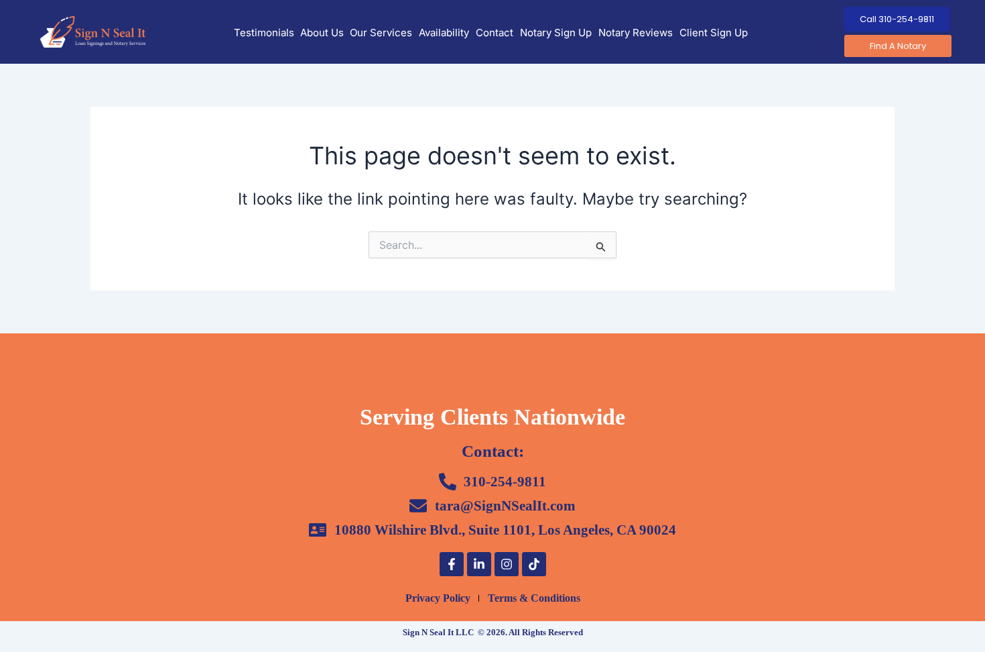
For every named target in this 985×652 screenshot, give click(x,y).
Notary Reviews (635, 32)
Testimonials (264, 32)
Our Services (381, 32)
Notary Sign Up (556, 32)
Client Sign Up (713, 32)
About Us (322, 32)
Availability (444, 32)
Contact (494, 32)
